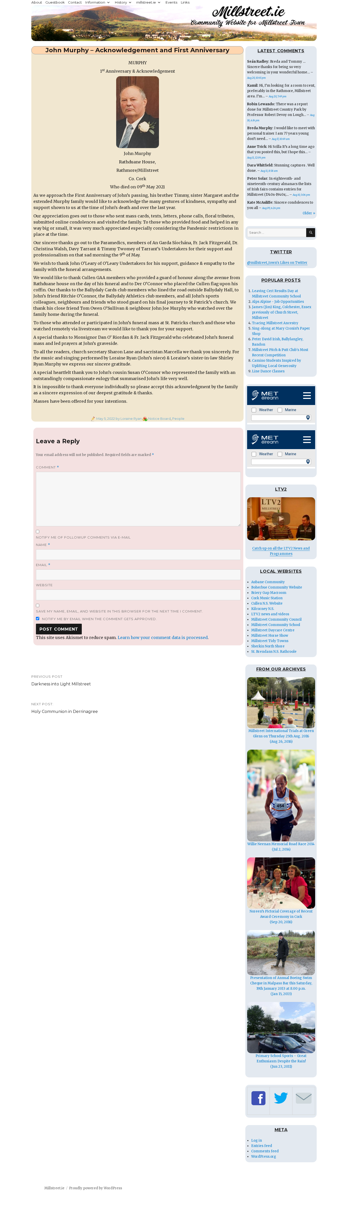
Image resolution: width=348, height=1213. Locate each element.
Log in (256, 1140)
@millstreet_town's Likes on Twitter (277, 262)
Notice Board (159, 418)
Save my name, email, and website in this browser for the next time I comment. (119, 611)
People (178, 418)
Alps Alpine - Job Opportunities (278, 301)
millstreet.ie (146, 2)
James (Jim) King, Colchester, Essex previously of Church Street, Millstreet (281, 312)
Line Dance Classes (268, 371)
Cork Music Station (267, 598)
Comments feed (265, 1151)
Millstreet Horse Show (269, 635)
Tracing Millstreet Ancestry (275, 323)
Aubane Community (268, 582)
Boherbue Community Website (276, 587)
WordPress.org (263, 1156)
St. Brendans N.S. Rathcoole (274, 651)
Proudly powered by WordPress (95, 1188)
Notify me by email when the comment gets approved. (99, 619)
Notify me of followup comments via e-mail (83, 537)
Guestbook (55, 2)
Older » (309, 213)
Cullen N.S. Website (267, 603)
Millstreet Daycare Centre (273, 630)
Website (44, 585)
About (36, 2)
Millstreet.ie (54, 1188)
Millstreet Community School (275, 625)
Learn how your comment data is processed (163, 637)
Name (43, 545)
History (121, 2)
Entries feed (261, 1146)
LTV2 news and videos (270, 614)
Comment (47, 467)
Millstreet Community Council (276, 619)
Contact (75, 2)
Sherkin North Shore (268, 646)
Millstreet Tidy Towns (269, 641)
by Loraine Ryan (128, 418)
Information (95, 2)
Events (171, 2)
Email (43, 565)
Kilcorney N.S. (262, 609)
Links (185, 2)
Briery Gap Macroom (268, 593)
